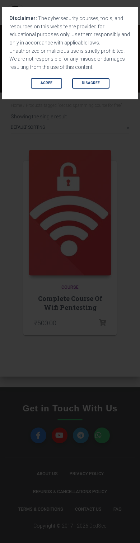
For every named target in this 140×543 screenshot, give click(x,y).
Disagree (91, 83)
